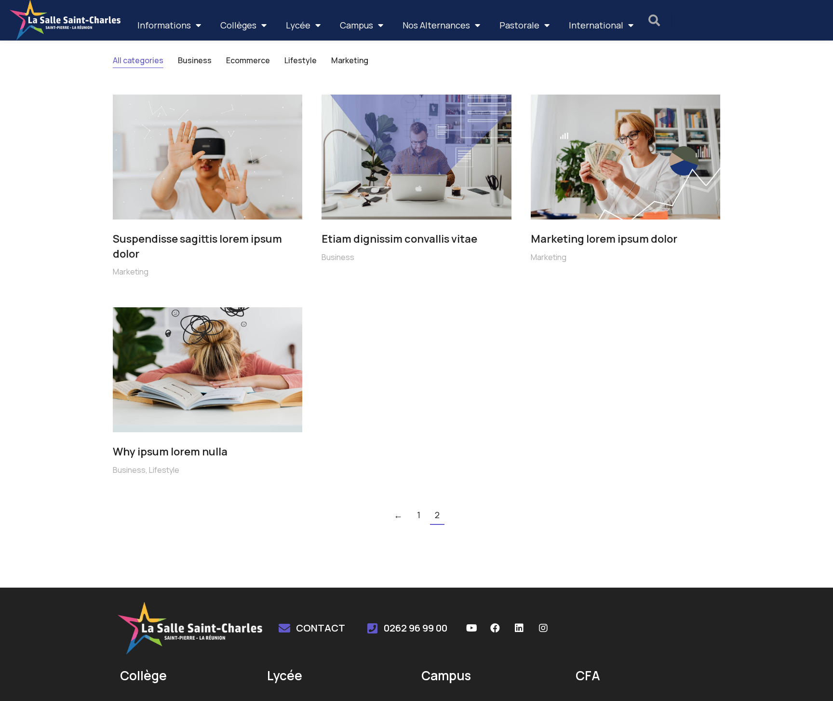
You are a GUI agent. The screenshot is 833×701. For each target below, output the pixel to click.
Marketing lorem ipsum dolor (604, 239)
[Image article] (207, 157)
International (596, 25)
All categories (138, 60)
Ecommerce (248, 60)
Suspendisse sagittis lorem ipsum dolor (197, 246)
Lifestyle (300, 60)
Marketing (349, 60)
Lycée (298, 25)
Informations (164, 25)
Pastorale (519, 25)
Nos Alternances (436, 25)
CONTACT (320, 627)
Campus (356, 25)
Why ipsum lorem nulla (170, 451)
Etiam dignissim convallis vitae (399, 239)
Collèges (238, 25)
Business (195, 60)
